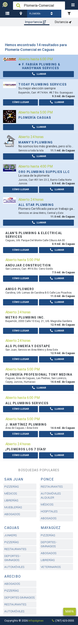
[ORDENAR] (52, 14)
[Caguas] (21, 14)
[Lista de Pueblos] (8, 14)
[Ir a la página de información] (9, 59)
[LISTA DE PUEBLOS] (8, 14)
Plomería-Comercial (35, 15)
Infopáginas (36, 620)
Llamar (41, 74)
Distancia (62, 22)
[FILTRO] (69, 14)
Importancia (34, 22)
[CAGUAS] (21, 14)
